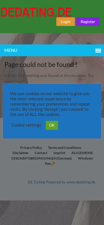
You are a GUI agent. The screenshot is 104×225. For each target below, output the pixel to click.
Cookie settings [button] (26, 125)
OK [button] (52, 125)
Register (88, 21)
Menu (10, 50)
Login (65, 21)
